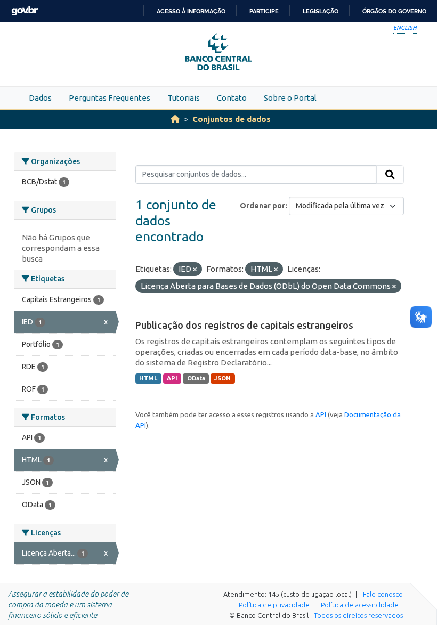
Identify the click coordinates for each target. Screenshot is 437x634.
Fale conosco (383, 594)
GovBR (24, 11)
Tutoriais (183, 97)
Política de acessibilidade (360, 604)
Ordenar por (262, 205)
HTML (148, 378)
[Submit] (390, 174)
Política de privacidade (274, 604)
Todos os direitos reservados (358, 615)
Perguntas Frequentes (109, 97)
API (172, 378)
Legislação (320, 11)
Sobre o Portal (290, 97)
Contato (232, 97)
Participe (264, 11)
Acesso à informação (191, 11)
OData (196, 378)
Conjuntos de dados (231, 119)
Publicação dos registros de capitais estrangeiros (244, 325)
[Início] (175, 119)
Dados (40, 97)
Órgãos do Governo (394, 11)
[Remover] (195, 269)
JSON (222, 378)
